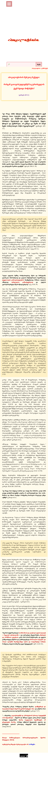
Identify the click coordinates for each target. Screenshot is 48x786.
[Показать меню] (9, 4)
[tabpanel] (24, 85)
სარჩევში (32, 744)
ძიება (39, 64)
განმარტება (45, 68)
